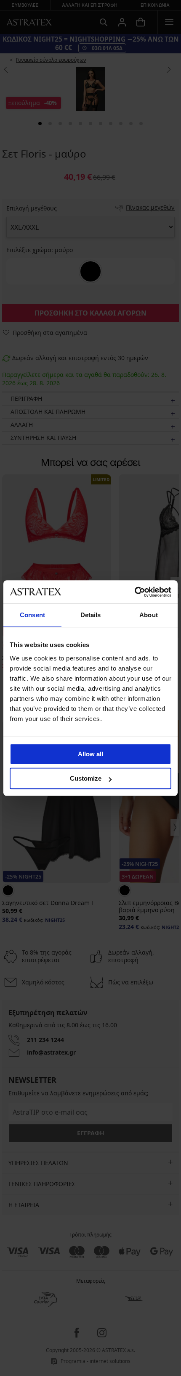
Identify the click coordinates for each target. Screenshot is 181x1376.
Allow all (90, 754)
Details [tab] (90, 614)
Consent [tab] (32, 614)
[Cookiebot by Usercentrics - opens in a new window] (134, 592)
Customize (85, 778)
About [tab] (148, 614)
